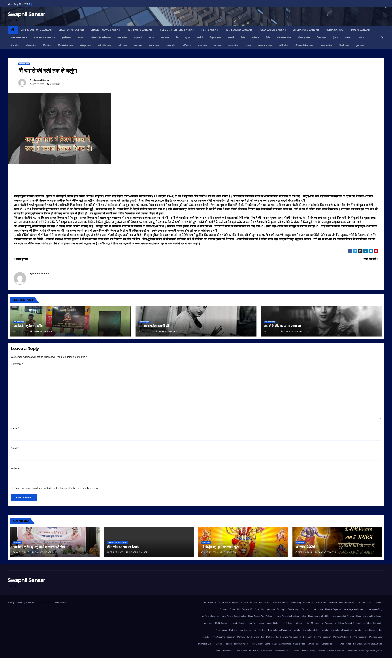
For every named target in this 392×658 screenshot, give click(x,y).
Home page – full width (318, 616)
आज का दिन (122, 37)
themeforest (228, 651)
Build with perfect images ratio (342, 602)
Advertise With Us (280, 602)
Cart (369, 602)
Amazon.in (308, 602)
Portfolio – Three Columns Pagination (218, 637)
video (349, 37)
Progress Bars (375, 637)
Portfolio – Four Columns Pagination (275, 630)
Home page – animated (353, 609)
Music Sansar (360, 30)
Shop (341, 644)
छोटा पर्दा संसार (304, 37)
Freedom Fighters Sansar (176, 30)
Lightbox (298, 623)
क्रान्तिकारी (66, 37)
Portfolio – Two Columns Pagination (282, 637)
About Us (212, 602)
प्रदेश (187, 37)
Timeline (321, 651)
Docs (256, 609)
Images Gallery (272, 623)
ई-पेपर (335, 37)
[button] (382, 37)
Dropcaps (281, 609)
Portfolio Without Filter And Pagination (350, 637)
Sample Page (271, 644)
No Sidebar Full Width (372, 623)
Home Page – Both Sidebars (260, 616)
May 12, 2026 (22, 552)
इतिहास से (187, 45)
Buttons (361, 602)
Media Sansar (335, 30)
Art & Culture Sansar (36, 30)
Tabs (218, 651)
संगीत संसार (122, 45)
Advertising (296, 602)
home (320, 609)
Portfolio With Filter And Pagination (315, 637)
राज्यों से (200, 37)
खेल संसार (165, 37)
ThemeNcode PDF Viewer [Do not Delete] (254, 651)
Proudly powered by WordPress (22, 602)
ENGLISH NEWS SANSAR (105, 30)
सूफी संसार (360, 45)
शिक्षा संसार (321, 37)
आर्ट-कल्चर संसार (284, 37)
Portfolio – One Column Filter (306, 630)
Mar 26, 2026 (305, 552)
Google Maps (294, 609)
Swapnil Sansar (26, 14)
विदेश (243, 37)
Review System (241, 644)
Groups (305, 609)
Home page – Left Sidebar (342, 616)
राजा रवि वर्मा (370, 259)
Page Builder (221, 630)
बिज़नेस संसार (215, 37)
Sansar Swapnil (44, 552)
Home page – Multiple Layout (369, 616)
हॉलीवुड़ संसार (85, 45)
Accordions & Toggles (228, 602)
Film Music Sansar (139, 30)
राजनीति (231, 37)
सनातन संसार (233, 45)
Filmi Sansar (209, 30)
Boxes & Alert (321, 602)
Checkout (378, 602)
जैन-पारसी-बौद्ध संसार (304, 45)
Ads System (264, 602)
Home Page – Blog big (209, 616)
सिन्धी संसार (344, 45)
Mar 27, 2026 (211, 552)
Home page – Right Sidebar (215, 623)
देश (177, 37)
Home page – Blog (374, 609)
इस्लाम (248, 45)
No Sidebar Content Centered (347, 623)
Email (15, 448)
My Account (327, 623)
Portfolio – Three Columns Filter (368, 630)
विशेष (268, 37)
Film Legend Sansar (238, 30)
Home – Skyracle (333, 609)
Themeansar (60, 602)
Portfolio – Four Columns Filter (242, 630)
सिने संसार (47, 45)
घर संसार (217, 45)
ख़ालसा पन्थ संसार (265, 45)
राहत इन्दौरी (21, 259)
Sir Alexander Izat (122, 546)
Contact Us (235, 609)
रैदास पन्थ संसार (326, 45)
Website (15, 468)
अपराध (151, 37)
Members (315, 623)
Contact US (247, 609)
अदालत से (138, 37)
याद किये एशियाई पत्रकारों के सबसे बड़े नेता (39, 546)
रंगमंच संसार (154, 45)
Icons (261, 623)
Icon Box (252, 623)
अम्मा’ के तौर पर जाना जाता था (282, 326)
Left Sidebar (287, 623)
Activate (244, 602)
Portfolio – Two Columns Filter (250, 637)
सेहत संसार (202, 45)
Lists (307, 623)
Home (203, 602)
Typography (352, 651)
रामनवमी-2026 (305, 546)
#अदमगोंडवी (55, 84)
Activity (253, 602)
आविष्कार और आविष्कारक (100, 37)
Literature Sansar (306, 30)
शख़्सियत (255, 37)
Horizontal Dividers (238, 623)
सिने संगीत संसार (104, 45)
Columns (223, 609)
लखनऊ (80, 37)
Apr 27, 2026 (116, 552)
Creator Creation (71, 30)
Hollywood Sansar (272, 30)
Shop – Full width (354, 644)
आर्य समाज (138, 45)
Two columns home (335, 651)
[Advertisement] (196, 179)
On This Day (19, 37)
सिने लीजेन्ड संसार (65, 45)
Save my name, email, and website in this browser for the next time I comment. (57, 488)
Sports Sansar (44, 37)
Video (361, 651)
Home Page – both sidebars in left (291, 616)
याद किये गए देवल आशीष (28, 326)
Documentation (268, 609)
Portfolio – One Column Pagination (336, 630)
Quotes (219, 644)
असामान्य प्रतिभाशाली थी (154, 326)
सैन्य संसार (15, 45)
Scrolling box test (329, 644)
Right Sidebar (256, 644)
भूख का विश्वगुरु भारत (374, 651)
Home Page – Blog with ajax (233, 616)
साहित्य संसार (171, 45)
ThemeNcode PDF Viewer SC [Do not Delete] (295, 651)
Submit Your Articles (373, 644)
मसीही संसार (284, 45)
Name (15, 428)
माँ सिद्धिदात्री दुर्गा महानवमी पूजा (220, 546)
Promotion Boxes (206, 644)
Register (228, 644)
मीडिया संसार (31, 45)
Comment (17, 364)
